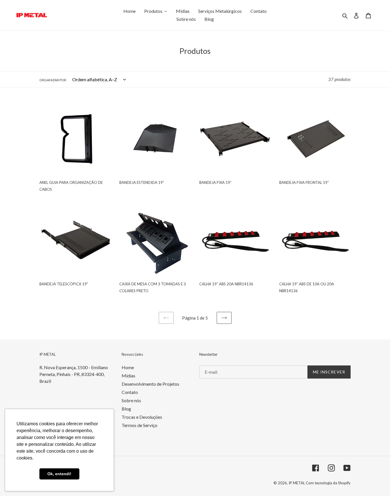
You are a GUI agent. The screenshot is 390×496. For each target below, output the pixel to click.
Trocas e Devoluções (142, 417)
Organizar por (52, 80)
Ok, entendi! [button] (59, 473)
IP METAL (297, 483)
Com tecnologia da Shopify (328, 483)
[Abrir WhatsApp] (375, 481)
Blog (126, 408)
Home (128, 367)
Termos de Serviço (139, 425)
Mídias (128, 375)
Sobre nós (131, 400)
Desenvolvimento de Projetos (150, 384)
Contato (130, 392)
